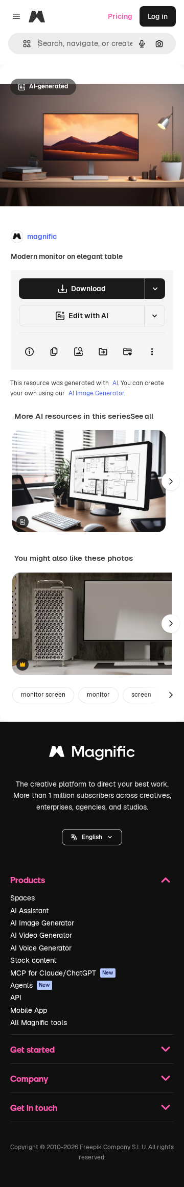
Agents (30, 985)
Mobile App (28, 1010)
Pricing (120, 16)
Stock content (33, 960)
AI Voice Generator (41, 948)
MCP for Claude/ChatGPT (61, 973)
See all (141, 416)
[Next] (171, 481)
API (15, 997)
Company (29, 1078)
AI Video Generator (41, 935)
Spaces (22, 898)
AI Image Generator (42, 923)
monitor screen (43, 695)
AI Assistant (29, 910)
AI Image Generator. (96, 393)
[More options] (152, 351)
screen (141, 695)
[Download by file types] (155, 288)
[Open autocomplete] (23, 44)
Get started (32, 1049)
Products (27, 879)
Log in (158, 16)
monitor (98, 695)
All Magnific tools (38, 1022)
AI (115, 383)
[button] (92, 837)
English (92, 837)
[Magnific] (92, 754)
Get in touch (33, 1107)
